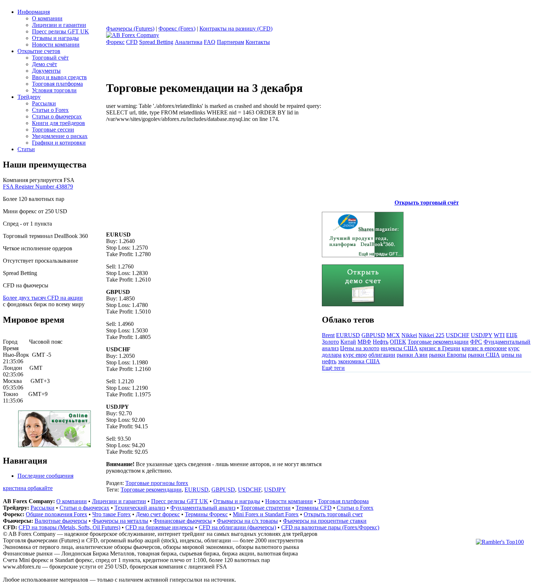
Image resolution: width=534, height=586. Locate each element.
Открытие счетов (38, 51)
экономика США (359, 361)
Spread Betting (156, 42)
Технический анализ (139, 508)
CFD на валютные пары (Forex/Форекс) (330, 527)
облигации (381, 355)
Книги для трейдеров (58, 123)
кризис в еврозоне (484, 348)
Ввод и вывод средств (59, 77)
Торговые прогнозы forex (156, 483)
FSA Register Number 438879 (38, 186)
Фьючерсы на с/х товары (247, 521)
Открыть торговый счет (333, 514)
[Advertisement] (167, 173)
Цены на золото (359, 348)
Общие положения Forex (56, 514)
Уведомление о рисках (60, 136)
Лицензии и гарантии (59, 25)
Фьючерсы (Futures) (130, 28)
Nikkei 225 (431, 335)
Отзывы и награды (55, 38)
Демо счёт (44, 64)
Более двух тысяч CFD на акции (43, 298)
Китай (348, 342)
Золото (330, 342)
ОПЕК (398, 342)
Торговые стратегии (265, 508)
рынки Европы (447, 355)
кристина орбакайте (28, 488)
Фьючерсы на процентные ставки (325, 521)
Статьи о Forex (50, 110)
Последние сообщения (45, 476)
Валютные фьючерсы (61, 521)
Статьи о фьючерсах (57, 116)
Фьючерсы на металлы (120, 521)
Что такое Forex (111, 514)
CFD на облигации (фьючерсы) (237, 527)
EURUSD (197, 489)
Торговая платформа (57, 84)
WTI (499, 335)
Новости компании (56, 44)
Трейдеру (29, 97)
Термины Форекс (206, 514)
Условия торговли (54, 90)
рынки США (484, 355)
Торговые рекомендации (151, 489)
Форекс (115, 42)
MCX (393, 335)
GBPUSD (223, 489)
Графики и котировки (59, 143)
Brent (328, 335)
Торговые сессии (53, 129)
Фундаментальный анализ (202, 508)
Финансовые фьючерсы (182, 521)
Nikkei (409, 335)
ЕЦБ (511, 335)
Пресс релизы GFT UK (60, 31)
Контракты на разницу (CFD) (235, 28)
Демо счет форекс (158, 514)
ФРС (476, 342)
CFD (132, 42)
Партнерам (230, 42)
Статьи (26, 149)
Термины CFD (314, 508)
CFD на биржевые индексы (159, 527)
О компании (47, 18)
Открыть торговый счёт (427, 202)
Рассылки (44, 103)
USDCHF (249, 489)
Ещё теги (333, 368)
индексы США (399, 348)
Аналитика (188, 42)
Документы (46, 71)
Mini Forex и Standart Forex (266, 514)
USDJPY (275, 489)
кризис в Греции (439, 348)
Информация (33, 12)
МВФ (364, 342)
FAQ (209, 42)
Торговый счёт (50, 57)
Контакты (258, 42)
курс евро (355, 355)
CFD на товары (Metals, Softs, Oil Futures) (69, 527)
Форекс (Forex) (176, 28)
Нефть (380, 342)
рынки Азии (412, 355)
